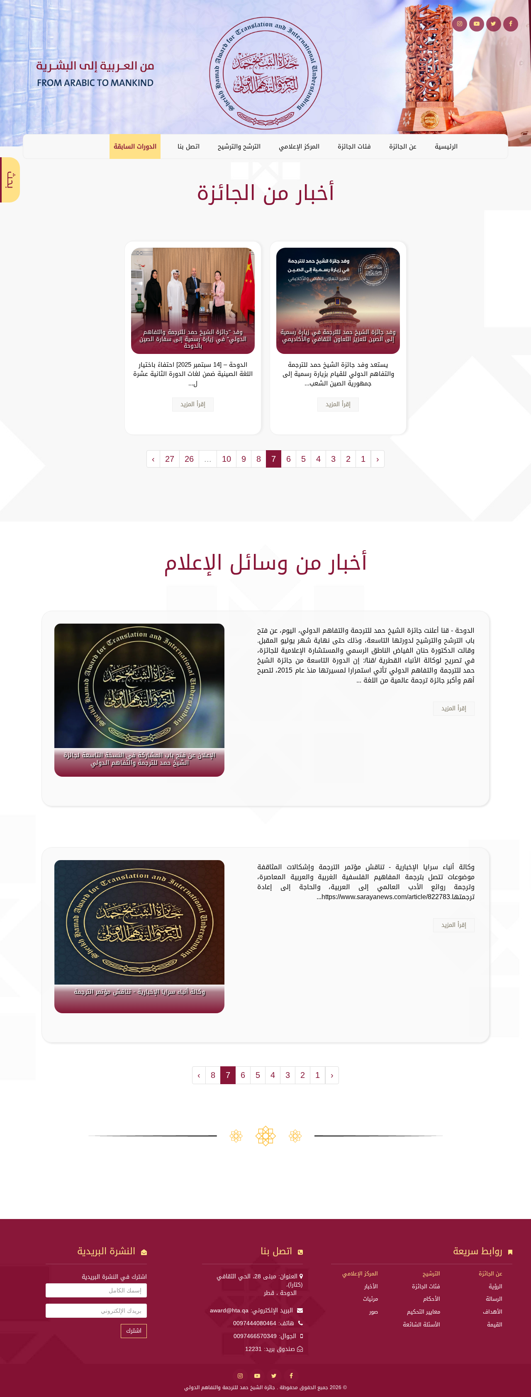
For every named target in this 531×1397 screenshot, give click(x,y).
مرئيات (370, 1299)
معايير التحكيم (423, 1312)
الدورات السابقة (135, 146)
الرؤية (495, 1286)
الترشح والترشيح (239, 146)
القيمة (494, 1324)
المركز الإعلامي (299, 146)
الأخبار (371, 1286)
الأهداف (492, 1312)
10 (226, 459)
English (35, 146)
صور (373, 1312)
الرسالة (494, 1299)
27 (169, 459)
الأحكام (431, 1299)
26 (189, 459)
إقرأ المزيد (338, 404)
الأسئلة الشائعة (421, 1324)
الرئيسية (446, 146)
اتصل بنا (189, 146)
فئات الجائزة (354, 146)
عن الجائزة (403, 146)
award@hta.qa (229, 1310)
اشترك (133, 1330)
